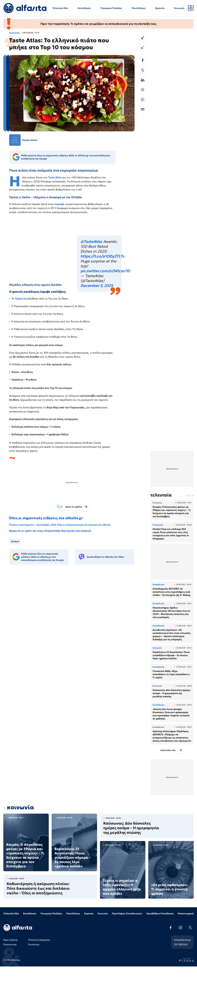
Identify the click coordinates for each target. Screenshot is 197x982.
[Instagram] (180, 927)
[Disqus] (74, 611)
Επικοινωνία (10, 944)
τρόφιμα (15, 541)
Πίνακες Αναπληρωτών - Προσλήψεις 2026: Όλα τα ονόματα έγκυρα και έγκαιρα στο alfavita (59, 524)
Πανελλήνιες (139, 8)
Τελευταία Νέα (60, 8)
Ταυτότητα (33, 944)
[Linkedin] (142, 80)
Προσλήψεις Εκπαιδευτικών (127, 913)
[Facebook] (142, 60)
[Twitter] (142, 70)
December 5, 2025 (96, 285)
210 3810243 (180, 944)
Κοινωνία (179, 8)
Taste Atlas (55, 177)
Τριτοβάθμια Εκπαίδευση (160, 913)
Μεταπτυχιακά (186, 913)
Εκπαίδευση (84, 8)
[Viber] (142, 89)
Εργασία (160, 8)
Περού (19, 298)
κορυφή (59, 204)
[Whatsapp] (142, 99)
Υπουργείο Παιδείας (111, 8)
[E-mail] (142, 109)
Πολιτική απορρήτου (39, 939)
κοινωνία (20, 807)
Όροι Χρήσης (10, 939)
